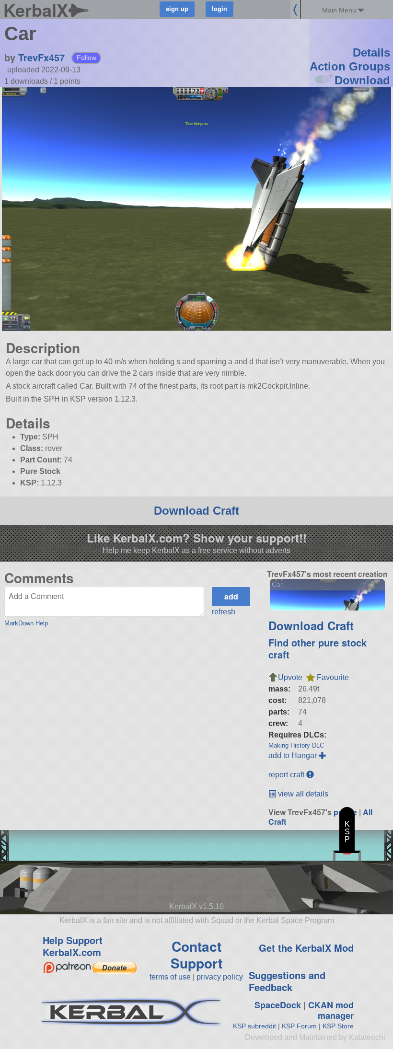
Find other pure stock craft (317, 648)
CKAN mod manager (331, 1010)
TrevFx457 (41, 57)
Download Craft (196, 510)
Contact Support (196, 954)
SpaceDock (277, 1005)
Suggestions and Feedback (287, 981)
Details (371, 52)
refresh (223, 612)
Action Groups (350, 66)
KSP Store (338, 1026)
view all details (302, 794)
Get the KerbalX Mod (306, 948)
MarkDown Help (26, 623)
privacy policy (219, 977)
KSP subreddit (254, 1026)
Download (362, 80)
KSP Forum (299, 1026)
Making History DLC (296, 745)
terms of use (170, 977)
